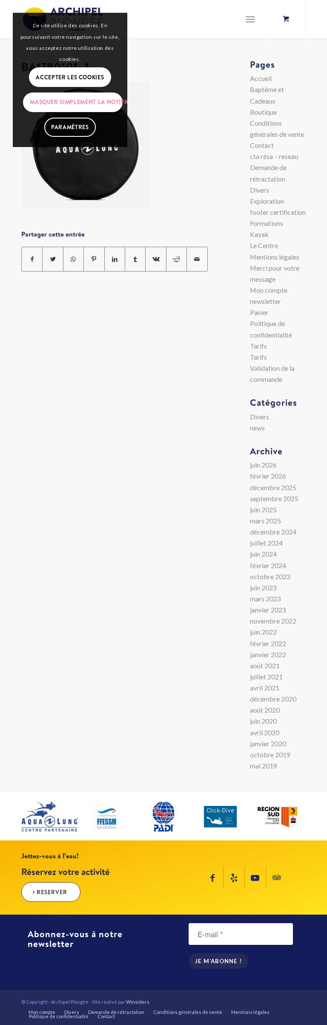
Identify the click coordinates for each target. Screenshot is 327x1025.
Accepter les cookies (70, 77)
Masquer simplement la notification (76, 102)
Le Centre (264, 245)
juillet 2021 (266, 677)
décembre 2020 (273, 699)
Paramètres (70, 127)
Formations (266, 223)
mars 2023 (265, 599)
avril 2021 (264, 688)
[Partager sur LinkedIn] (115, 259)
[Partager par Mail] (197, 259)
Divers (259, 190)
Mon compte (268, 290)
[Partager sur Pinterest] (94, 259)
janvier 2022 (268, 654)
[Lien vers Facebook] (212, 877)
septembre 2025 (274, 498)
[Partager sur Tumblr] (135, 259)
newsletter (265, 301)
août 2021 (265, 665)
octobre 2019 (270, 755)
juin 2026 (263, 465)
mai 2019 (263, 766)
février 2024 (268, 565)
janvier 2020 (268, 743)
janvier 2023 (268, 610)
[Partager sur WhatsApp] (73, 259)
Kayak (259, 234)
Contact (262, 145)
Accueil (261, 78)
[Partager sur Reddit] (176, 259)
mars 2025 (265, 521)
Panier (259, 312)
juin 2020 (263, 721)
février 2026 (268, 476)
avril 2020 (264, 732)
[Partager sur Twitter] (53, 259)
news (257, 428)
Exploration (267, 201)
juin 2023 (263, 587)
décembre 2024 (273, 532)
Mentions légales (274, 257)
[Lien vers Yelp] (234, 877)
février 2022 (268, 643)
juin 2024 (263, 554)
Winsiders (137, 1002)
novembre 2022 (273, 621)
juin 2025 (263, 509)
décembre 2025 (273, 487)
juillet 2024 (266, 543)
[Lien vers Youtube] (255, 877)
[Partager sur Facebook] (32, 259)
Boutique (263, 112)
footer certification (278, 212)
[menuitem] (42, 1012)
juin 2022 (263, 632)
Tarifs (258, 346)
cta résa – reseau (274, 156)
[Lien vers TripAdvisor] (276, 877)
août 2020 (265, 710)
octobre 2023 (270, 576)
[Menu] (250, 19)
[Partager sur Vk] (156, 259)
